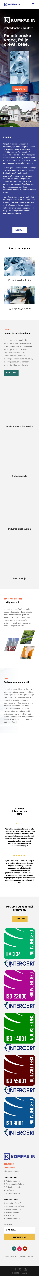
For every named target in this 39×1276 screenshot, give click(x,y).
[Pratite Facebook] (14, 1248)
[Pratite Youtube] (25, 1248)
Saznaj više (19, 230)
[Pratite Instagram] (19, 1248)
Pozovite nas (19, 89)
